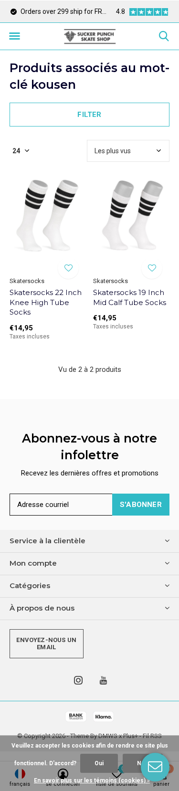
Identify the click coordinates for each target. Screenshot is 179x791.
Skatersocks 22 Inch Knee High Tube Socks (46, 302)
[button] (14, 36)
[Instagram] (78, 680)
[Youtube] (103, 680)
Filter (89, 114)
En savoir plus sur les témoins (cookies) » (92, 780)
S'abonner (141, 504)
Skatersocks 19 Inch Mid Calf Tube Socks (129, 297)
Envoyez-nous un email (46, 643)
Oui (99, 763)
